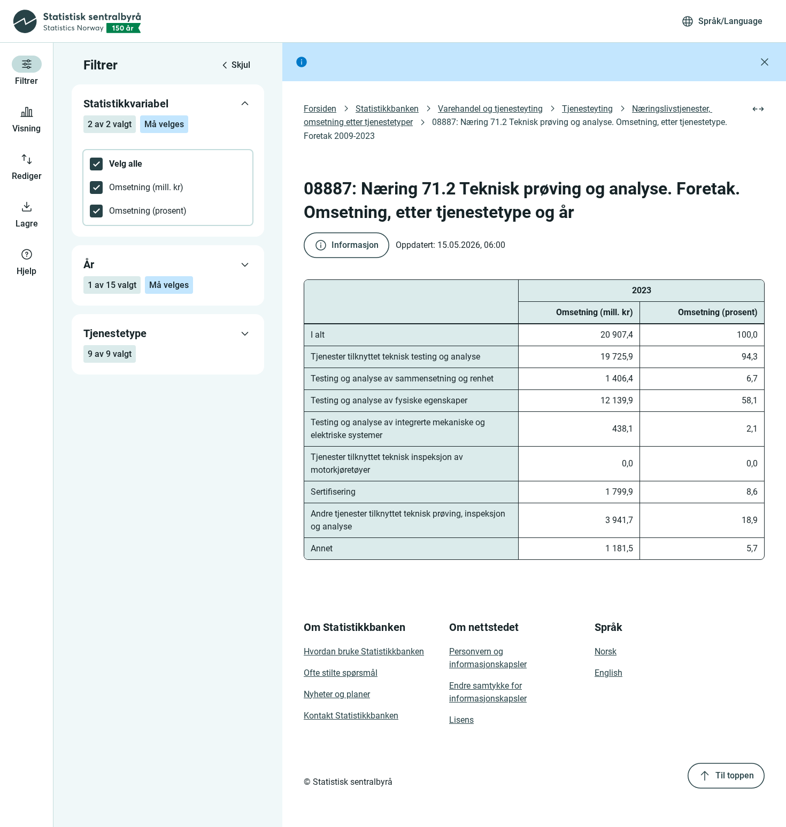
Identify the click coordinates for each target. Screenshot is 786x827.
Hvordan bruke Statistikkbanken (364, 651)
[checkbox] (168, 164)
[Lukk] (764, 62)
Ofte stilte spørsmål (340, 673)
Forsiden (320, 109)
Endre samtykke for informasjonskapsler (488, 692)
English (608, 673)
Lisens (461, 720)
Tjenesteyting (587, 109)
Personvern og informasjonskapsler (488, 657)
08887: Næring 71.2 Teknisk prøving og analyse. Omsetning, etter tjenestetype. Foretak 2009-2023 (516, 129)
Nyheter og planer (337, 694)
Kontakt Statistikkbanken (351, 716)
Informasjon (355, 245)
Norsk (606, 651)
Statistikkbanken (387, 109)
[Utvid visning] (758, 109)
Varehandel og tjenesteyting (490, 109)
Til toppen (734, 775)
